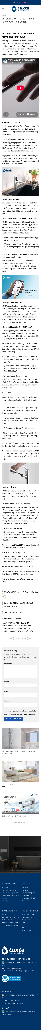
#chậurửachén (27, 631)
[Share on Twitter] (18, 638)
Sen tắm (25, 890)
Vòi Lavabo (26, 895)
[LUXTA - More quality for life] (20, 8)
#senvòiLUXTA (7, 623)
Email (6, 691)
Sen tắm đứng (27, 887)
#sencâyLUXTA (24, 628)
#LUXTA (5, 618)
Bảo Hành (5, 914)
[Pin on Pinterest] (26, 638)
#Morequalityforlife (15, 618)
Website (7, 701)
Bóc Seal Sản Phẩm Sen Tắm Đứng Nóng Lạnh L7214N (19, 752)
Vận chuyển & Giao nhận (10, 925)
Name (7, 681)
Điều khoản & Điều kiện (10, 917)
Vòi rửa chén (26, 901)
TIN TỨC (4, 16)
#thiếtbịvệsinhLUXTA (21, 623)
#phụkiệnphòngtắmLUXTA (11, 631)
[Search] (14, 2)
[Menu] (3, 8)
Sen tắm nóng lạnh (29, 893)
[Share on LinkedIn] (30, 638)
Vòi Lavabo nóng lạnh (29, 898)
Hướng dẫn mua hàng (10, 922)
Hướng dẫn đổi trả (8, 920)
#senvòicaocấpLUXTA (10, 626)
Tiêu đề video (7, 784)
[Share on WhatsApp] (11, 638)
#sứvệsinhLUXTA (25, 626)
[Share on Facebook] (15, 638)
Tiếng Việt (20, 2)
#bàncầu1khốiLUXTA (10, 628)
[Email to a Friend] (22, 638)
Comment (8, 663)
